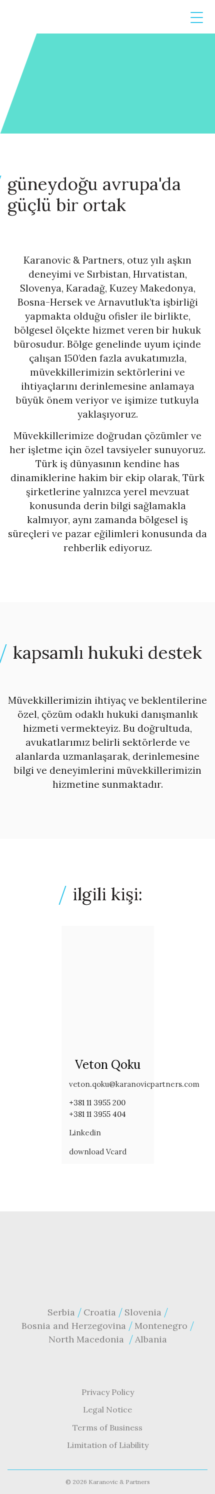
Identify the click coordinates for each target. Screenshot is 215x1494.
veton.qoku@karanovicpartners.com (134, 1084)
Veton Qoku (107, 1064)
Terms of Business (107, 1427)
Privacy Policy (108, 1392)
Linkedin (85, 1132)
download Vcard (97, 1151)
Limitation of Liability (107, 1445)
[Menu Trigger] (196, 18)
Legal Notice (107, 1409)
